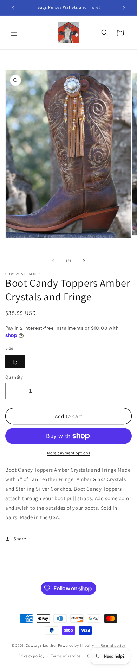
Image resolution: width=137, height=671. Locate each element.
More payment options (68, 452)
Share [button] (19, 538)
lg (15, 361)
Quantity (14, 377)
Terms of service (65, 655)
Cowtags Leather (41, 644)
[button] (14, 33)
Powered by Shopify (76, 644)
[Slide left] (53, 260)
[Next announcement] (124, 7)
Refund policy (112, 645)
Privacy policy (31, 655)
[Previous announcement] (13, 7)
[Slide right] (84, 260)
